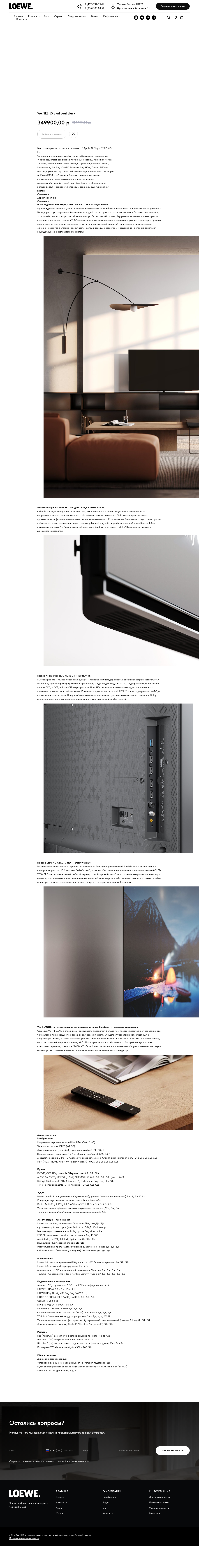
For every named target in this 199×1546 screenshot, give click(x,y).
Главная (18, 16)
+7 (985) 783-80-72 (93, 8)
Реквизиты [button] (154, 1513)
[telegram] (142, 17)
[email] (148, 17)
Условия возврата (159, 1507)
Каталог (33, 16)
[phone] (154, 17)
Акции (59, 1507)
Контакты (21, 19)
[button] (173, 6)
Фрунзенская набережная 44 (133, 8)
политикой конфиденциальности (72, 1461)
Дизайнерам (109, 1496)
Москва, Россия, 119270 (130, 4)
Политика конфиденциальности (24, 1538)
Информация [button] (110, 16)
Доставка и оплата (159, 1496)
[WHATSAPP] (136, 17)
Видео (94, 16)
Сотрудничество (77, 16)
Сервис (58, 16)
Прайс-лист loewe (159, 1502)
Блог (46, 16)
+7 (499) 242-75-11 (93, 4)
